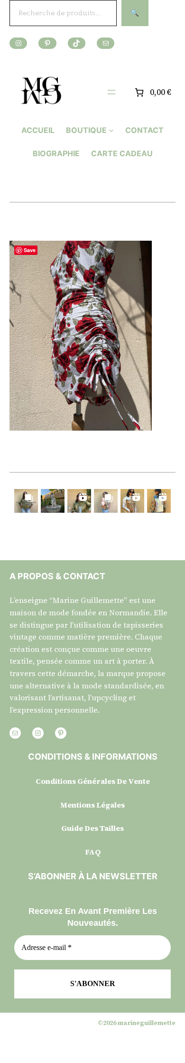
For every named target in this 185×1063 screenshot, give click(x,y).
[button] (26, 501)
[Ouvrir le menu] (111, 92)
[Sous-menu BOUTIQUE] (111, 130)
